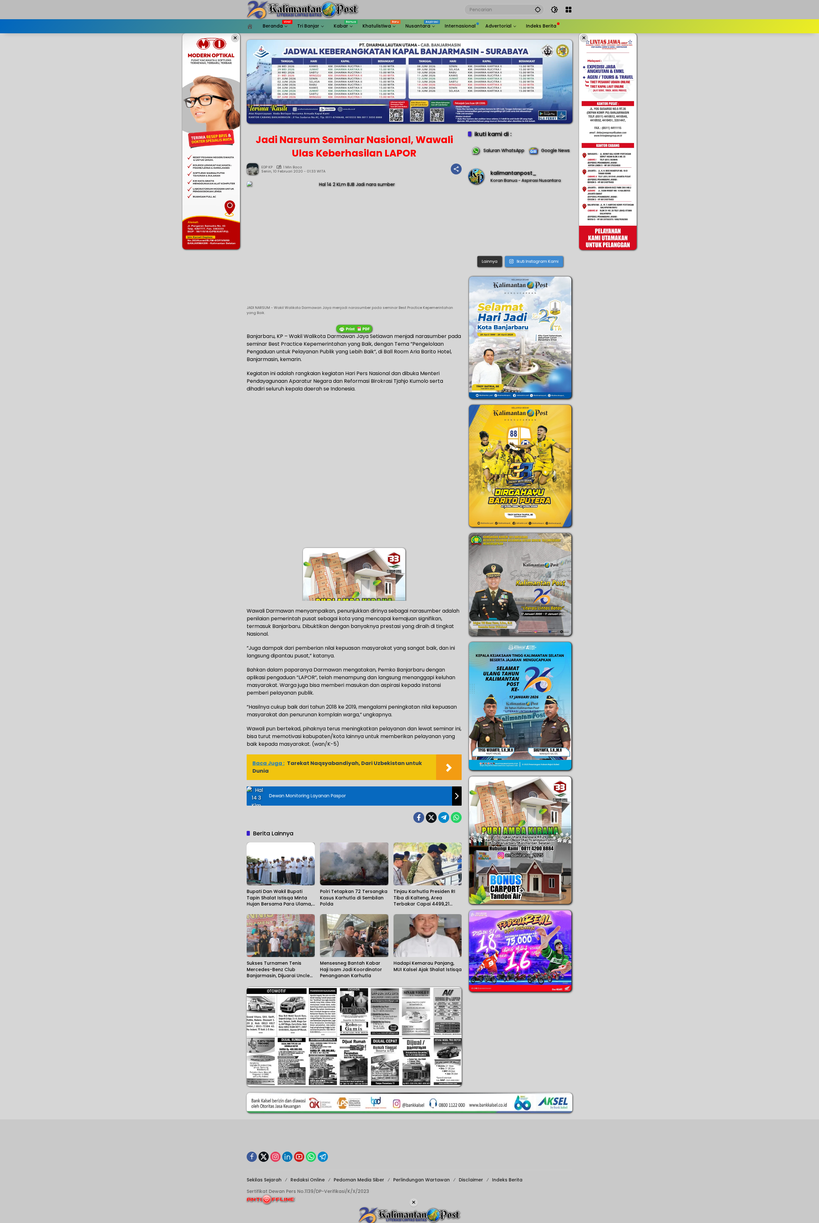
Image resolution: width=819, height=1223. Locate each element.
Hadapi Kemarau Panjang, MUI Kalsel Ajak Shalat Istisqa (428, 966)
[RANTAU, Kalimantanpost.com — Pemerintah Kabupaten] (520, 221)
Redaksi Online (307, 1180)
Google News (555, 150)
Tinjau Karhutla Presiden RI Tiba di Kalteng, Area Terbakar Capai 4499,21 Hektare (424, 898)
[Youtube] (299, 1157)
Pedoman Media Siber (359, 1180)
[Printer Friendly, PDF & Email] (354, 329)
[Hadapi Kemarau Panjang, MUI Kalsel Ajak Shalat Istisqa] (428, 935)
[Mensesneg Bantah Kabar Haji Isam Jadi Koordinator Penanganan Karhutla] (354, 935)
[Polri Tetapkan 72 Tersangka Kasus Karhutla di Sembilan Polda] (354, 863)
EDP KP (267, 167)
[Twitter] (431, 817)
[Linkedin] (287, 1157)
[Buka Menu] (568, 9)
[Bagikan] (456, 169)
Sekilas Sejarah (264, 1180)
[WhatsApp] (456, 817)
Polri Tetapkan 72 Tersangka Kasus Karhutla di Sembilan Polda (353, 898)
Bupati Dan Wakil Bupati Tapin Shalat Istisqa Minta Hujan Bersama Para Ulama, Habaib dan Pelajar (279, 898)
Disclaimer (471, 1180)
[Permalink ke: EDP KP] (254, 169)
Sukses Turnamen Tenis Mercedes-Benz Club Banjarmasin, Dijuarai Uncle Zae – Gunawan (278, 969)
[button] (537, 9)
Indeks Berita (507, 1180)
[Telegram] (443, 817)
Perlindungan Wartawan (421, 1180)
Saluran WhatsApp (503, 150)
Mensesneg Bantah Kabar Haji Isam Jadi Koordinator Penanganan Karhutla (351, 969)
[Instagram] (275, 1157)
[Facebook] (418, 817)
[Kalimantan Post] (303, 9)
